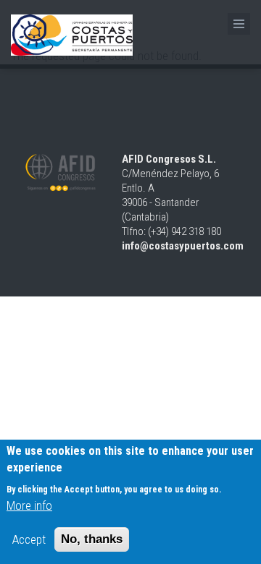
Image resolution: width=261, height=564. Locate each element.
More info (29, 505)
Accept (29, 539)
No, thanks (92, 539)
